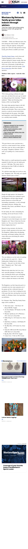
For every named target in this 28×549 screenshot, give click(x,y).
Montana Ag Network (6, 13)
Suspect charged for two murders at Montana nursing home (13, 126)
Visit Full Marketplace (21, 361)
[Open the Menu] (2, 2)
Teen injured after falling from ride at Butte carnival (13, 133)
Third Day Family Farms (8, 56)
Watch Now (23, 2)
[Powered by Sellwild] (24, 443)
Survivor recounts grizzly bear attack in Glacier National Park (12, 136)
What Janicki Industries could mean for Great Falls (12, 129)
